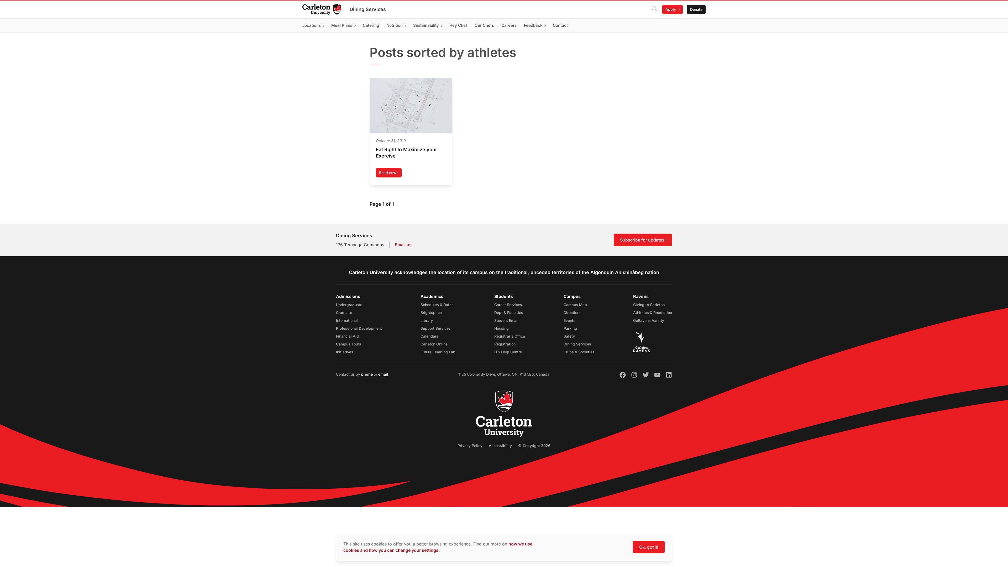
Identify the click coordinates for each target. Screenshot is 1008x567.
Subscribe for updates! (643, 240)
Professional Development (359, 328)
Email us (403, 244)
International (347, 320)
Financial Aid (347, 336)
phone (367, 374)
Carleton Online (434, 344)
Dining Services (368, 9)
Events (569, 320)
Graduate (344, 312)
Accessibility (500, 445)
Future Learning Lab (438, 352)
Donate (696, 9)
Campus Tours (348, 344)
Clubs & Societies (579, 352)
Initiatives (344, 352)
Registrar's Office (509, 336)
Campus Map (575, 304)
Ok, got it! (648, 547)
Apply (670, 9)
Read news (390, 173)
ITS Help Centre (508, 352)
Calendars (429, 336)
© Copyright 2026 (534, 445)
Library (427, 320)
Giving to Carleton (649, 304)
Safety (569, 336)
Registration (505, 344)
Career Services (508, 304)
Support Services (436, 328)
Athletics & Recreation (652, 312)
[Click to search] (654, 9)
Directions (572, 312)
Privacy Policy (470, 445)
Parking (570, 328)
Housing (501, 328)
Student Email (506, 320)
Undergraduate (349, 304)
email (383, 374)
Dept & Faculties (508, 312)
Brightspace (431, 312)
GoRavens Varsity (648, 320)
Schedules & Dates (437, 304)
